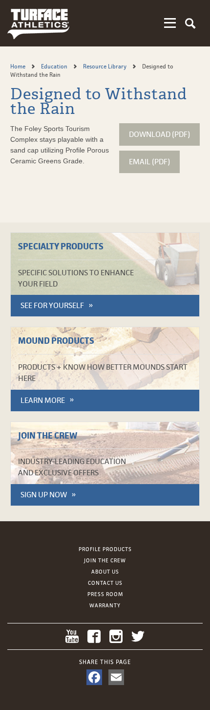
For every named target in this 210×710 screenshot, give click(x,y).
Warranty (105, 605)
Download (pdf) (159, 134)
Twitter (138, 636)
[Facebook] (94, 677)
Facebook (94, 636)
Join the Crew (105, 560)
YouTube (72, 636)
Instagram (116, 636)
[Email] (116, 677)
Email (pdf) (149, 161)
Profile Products (105, 549)
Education (55, 66)
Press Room (105, 594)
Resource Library (105, 66)
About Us (105, 571)
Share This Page (105, 662)
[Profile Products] (38, 23)
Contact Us (105, 582)
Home (18, 66)
